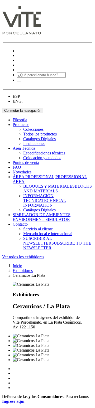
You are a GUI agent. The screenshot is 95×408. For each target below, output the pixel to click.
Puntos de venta (26, 162)
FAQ (17, 167)
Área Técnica (24, 148)
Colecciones (33, 129)
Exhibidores (23, 270)
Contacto (20, 224)
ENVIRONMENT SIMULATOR (41, 219)
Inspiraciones (34, 143)
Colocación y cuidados (42, 158)
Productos (21, 124)
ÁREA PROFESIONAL (33, 176)
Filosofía (20, 120)
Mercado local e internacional (47, 233)
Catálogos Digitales (39, 139)
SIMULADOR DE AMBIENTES (41, 214)
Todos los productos (40, 134)
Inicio (17, 266)
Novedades (22, 172)
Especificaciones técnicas (44, 153)
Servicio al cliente (38, 229)
